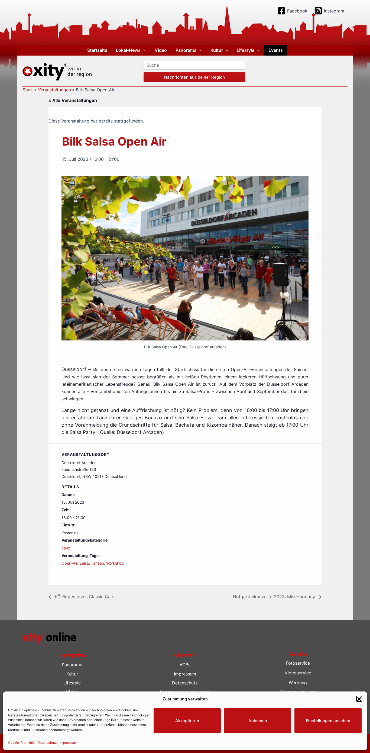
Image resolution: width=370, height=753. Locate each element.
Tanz (65, 548)
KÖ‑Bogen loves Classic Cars (84, 596)
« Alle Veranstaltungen (72, 100)
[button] (359, 699)
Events (275, 50)
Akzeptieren (187, 720)
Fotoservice (298, 663)
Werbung (298, 682)
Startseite (97, 50)
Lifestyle (245, 50)
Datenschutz (47, 743)
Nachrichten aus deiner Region (194, 77)
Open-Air (69, 563)
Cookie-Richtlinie (21, 743)
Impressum (68, 743)
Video (161, 50)
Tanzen (97, 563)
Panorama (186, 50)
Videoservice (298, 672)
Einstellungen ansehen (328, 720)
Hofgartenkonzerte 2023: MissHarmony (274, 596)
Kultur (216, 50)
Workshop (115, 563)
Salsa (84, 563)
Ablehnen (257, 720)
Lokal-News (128, 50)
